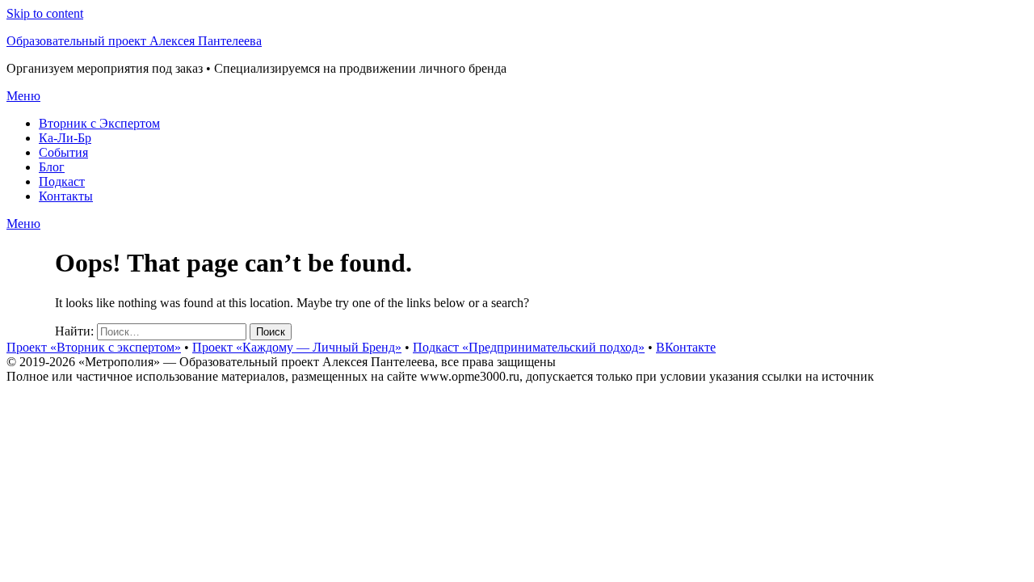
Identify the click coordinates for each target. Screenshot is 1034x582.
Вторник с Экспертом (99, 123)
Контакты (66, 196)
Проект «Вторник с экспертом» (93, 347)
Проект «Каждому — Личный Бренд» (296, 347)
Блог (52, 167)
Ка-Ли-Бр (65, 138)
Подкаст (62, 181)
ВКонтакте (686, 347)
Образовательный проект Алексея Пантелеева (134, 41)
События (63, 152)
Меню (23, 96)
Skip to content (44, 13)
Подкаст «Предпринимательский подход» (529, 347)
